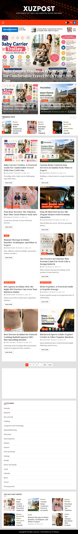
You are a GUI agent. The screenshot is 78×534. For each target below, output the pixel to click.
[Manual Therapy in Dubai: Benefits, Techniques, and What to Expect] (21, 235)
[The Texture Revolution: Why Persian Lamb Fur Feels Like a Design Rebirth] (57, 244)
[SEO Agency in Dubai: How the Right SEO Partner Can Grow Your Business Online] (21, 282)
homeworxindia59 (47, 220)
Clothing (7, 421)
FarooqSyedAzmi (10, 248)
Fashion (44, 253)
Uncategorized (9, 486)
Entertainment (9, 439)
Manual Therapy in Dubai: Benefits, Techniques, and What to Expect (20, 242)
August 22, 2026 (21, 112)
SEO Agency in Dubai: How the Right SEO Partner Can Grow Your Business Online (20, 289)
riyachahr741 (9, 112)
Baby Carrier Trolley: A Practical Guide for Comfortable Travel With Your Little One (38, 76)
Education (41, 124)
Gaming (7, 456)
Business (44, 100)
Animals (7, 408)
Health (7, 235)
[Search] (71, 22)
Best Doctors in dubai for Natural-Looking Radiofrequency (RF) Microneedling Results (21, 337)
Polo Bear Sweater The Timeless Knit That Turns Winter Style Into (20, 213)
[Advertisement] (39, 383)
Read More (8, 183)
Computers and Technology (14, 426)
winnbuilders (47, 112)
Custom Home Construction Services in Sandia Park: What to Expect (57, 106)
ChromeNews (45, 532)
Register (74, 22)
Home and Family (69, 128)
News (6, 478)
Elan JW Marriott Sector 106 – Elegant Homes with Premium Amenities (55, 214)
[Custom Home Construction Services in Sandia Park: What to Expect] (6, 127)
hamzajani (8, 217)
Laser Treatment (10, 342)
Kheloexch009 (45, 340)
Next (50, 365)
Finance (66, 126)
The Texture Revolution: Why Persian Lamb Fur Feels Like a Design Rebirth (55, 261)
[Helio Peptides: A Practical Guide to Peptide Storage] (57, 282)
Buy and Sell (67, 124)
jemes (43, 267)
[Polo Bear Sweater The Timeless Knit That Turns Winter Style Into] (32, 127)
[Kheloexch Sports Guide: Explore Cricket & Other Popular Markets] (57, 320)
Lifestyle (6, 67)
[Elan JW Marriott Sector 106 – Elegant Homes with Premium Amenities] (57, 127)
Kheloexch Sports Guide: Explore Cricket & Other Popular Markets (56, 335)
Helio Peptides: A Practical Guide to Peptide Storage (56, 288)
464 (44, 365)
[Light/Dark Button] (67, 23)
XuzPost (39, 9)
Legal (6, 469)
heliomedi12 (45, 292)
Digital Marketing (9, 282)
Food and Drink (9, 452)
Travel (6, 482)
